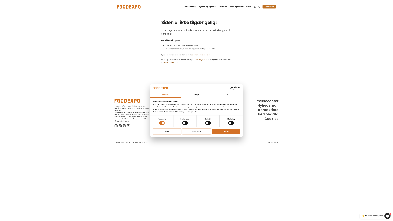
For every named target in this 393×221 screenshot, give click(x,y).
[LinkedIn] (124, 127)
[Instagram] (120, 127)
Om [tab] (227, 94)
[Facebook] (116, 127)
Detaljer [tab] (196, 94)
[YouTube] (128, 127)
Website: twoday (273, 142)
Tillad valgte (196, 131)
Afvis (167, 131)
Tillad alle (226, 131)
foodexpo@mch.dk (200, 60)
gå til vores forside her (199, 55)
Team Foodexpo (170, 62)
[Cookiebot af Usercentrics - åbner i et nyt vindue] (231, 88)
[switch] (185, 123)
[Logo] (129, 7)
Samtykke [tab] (165, 94)
